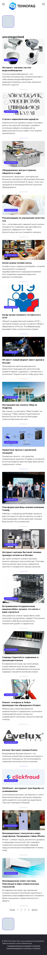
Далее (34, 910)
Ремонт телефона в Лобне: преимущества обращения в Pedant (21, 703)
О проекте (36, 948)
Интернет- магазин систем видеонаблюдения (16, 69)
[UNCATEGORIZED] (23, 63)
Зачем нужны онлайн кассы (17, 263)
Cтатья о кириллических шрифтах (20, 119)
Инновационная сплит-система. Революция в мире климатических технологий (20, 884)
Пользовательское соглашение (19, 946)
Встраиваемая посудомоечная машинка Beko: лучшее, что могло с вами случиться (21, 609)
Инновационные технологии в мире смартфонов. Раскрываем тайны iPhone (23, 834)
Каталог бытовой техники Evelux (19, 750)
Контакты (27, 948)
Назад (12, 910)
